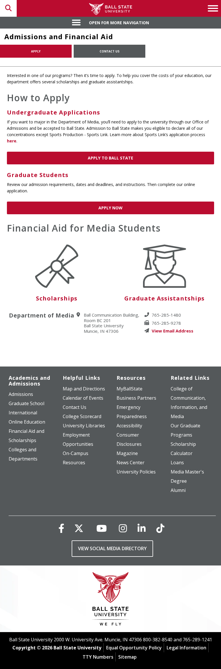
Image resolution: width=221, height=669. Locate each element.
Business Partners (136, 398)
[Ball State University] (111, 600)
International (23, 412)
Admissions (21, 394)
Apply (36, 51)
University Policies (136, 472)
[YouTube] (101, 528)
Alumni (178, 490)
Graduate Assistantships (164, 298)
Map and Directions (84, 389)
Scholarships (56, 298)
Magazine (127, 453)
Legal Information (186, 647)
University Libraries (84, 425)
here (11, 141)
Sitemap (127, 657)
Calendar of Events (83, 398)
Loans (177, 462)
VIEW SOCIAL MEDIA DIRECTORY (112, 548)
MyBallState (129, 389)
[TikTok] (160, 528)
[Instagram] (123, 528)
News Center (130, 462)
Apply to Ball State (110, 158)
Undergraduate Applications (53, 112)
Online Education (27, 422)
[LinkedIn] (142, 528)
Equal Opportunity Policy (134, 647)
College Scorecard (82, 416)
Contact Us (109, 51)
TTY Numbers (98, 657)
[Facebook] (61, 528)
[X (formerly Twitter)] (78, 528)
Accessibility (129, 425)
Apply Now (110, 208)
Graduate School (26, 403)
